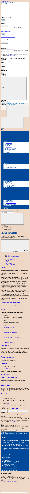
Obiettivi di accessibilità (8, 464)
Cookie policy (6, 457)
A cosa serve (9, 263)
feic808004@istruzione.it (9, 327)
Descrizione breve (10, 264)
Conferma (8, 101)
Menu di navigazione (20, 251)
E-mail (15, 50)
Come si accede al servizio (12, 256)
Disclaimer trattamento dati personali (9, 481)
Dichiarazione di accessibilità (10, 462)
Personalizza (4, 411)
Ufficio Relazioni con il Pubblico (11, 461)
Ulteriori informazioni (11, 261)
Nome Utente (17, 27)
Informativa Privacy (8, 460)
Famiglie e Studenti (7, 227)
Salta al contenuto (5, 1)
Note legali (6, 458)
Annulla (2, 101)
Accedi (2, 20)
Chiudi (2, 65)
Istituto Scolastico (5, 374)
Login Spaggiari (11, 55)
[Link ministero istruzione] (7, 2)
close (2, 129)
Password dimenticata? (6, 31)
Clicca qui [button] (3, 309)
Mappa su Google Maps (9, 342)
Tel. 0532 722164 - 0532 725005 (11, 337)
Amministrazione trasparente (10, 468)
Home (4, 225)
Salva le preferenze (12, 430)
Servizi (5, 226)
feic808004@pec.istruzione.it (10, 332)
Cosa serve (8, 257)
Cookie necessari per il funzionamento (9, 425)
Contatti (8, 260)
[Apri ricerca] (17, 111)
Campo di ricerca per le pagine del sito (9, 210)
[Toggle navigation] (12, 122)
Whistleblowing (7, 465)
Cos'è (7, 255)
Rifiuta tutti (12, 411)
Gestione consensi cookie (9, 466)
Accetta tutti (22, 411)
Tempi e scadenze (10, 259)
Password (16, 29)
